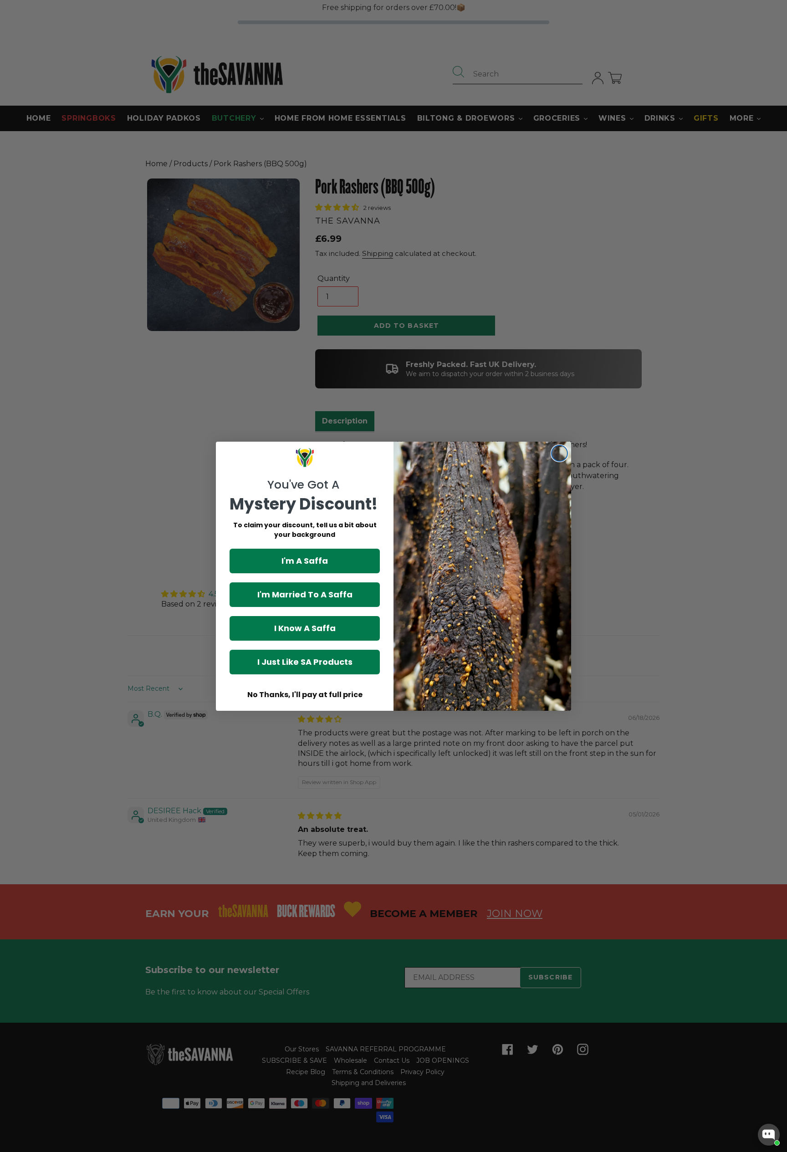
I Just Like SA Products (305, 662)
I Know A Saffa (305, 628)
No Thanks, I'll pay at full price (305, 694)
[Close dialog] (559, 453)
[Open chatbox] (769, 1135)
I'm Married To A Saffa (305, 594)
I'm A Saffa (304, 560)
